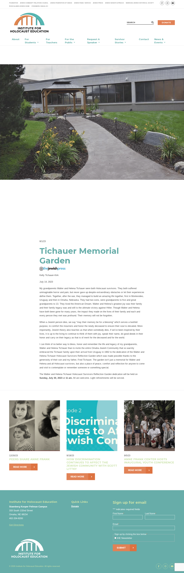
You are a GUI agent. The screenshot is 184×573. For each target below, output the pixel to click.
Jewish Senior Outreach (114, 3)
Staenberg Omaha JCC (40, 6)
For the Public (69, 41)
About (15, 39)
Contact (144, 39)
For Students (30, 41)
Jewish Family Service (82, 3)
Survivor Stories (120, 41)
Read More (20, 467)
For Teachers (51, 41)
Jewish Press (98, 3)
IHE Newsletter (124, 538)
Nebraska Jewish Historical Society (140, 3)
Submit (121, 548)
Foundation (13, 3)
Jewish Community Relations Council (34, 3)
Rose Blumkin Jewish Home (19, 6)
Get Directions (16, 525)
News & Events (159, 41)
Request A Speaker (93, 41)
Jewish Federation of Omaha (61, 3)
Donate (166, 22)
